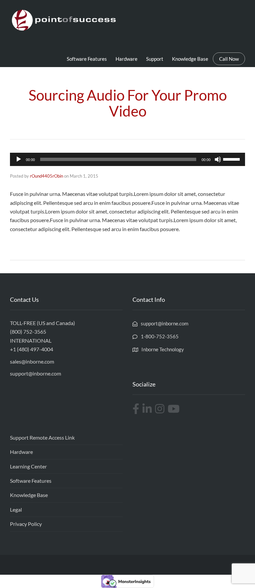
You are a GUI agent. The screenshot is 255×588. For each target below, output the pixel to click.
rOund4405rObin (46, 176)
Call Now (229, 59)
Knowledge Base (190, 59)
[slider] (232, 159)
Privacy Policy (26, 524)
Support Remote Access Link (42, 437)
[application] (127, 159)
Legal (16, 509)
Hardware (126, 59)
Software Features (87, 59)
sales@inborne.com (32, 361)
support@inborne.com (35, 373)
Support (154, 59)
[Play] (18, 159)
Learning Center (28, 466)
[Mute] (217, 159)
